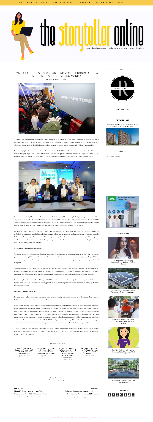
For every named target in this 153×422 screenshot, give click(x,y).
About (30, 3)
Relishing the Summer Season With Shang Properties (123, 381)
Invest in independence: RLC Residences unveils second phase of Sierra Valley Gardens (123, 126)
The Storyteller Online (71, 417)
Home (21, 3)
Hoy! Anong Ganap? (104, 3)
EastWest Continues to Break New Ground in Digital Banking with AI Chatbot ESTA (123, 352)
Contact (121, 3)
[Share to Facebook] (51, 379)
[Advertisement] (124, 177)
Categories (41, 3)
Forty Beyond (85, 3)
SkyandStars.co (96, 417)
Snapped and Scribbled (64, 3)
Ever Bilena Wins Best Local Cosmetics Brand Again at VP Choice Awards (123, 262)
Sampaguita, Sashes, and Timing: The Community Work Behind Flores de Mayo (123, 321)
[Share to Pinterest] (62, 379)
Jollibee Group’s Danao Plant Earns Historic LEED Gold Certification (123, 292)
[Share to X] (57, 379)
